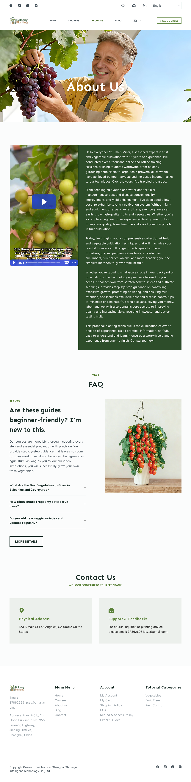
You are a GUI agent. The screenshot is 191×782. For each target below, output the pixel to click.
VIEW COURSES (169, 20)
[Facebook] (11, 5)
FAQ (103, 710)
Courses (73, 20)
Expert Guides (110, 720)
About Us (97, 20)
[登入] (134, 5)
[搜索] (123, 5)
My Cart (106, 700)
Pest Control (154, 705)
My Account (108, 695)
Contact (60, 715)
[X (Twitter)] (19, 5)
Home (53, 20)
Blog (118, 20)
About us (61, 705)
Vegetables (153, 695)
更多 (136, 20)
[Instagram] (27, 5)
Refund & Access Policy (116, 715)
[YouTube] (36, 5)
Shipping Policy (111, 705)
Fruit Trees (152, 700)
